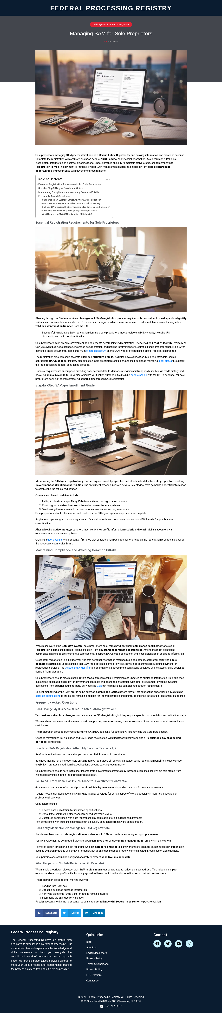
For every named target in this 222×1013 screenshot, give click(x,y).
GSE (99, 685)
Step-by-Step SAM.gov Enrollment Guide (60, 188)
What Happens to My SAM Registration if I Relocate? (67, 214)
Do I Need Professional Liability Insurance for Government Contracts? (76, 207)
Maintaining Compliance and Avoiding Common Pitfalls (68, 192)
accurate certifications (47, 695)
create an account (96, 350)
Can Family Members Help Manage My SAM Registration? (69, 210)
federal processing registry (111, 8)
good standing (139, 375)
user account (54, 539)
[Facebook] (157, 944)
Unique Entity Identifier (78, 667)
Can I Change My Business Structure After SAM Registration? (71, 200)
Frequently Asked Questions (54, 196)
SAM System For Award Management (111, 24)
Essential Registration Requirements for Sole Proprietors (69, 184)
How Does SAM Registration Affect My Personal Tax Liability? (71, 203)
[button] (47, 913)
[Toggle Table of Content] (106, 179)
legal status (165, 360)
